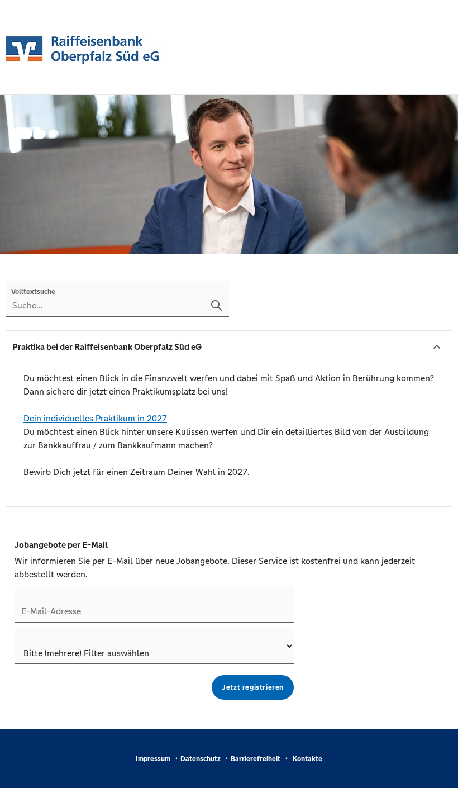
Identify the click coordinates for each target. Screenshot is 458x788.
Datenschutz (200, 758)
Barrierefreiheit (255, 758)
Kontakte (307, 758)
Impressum (153, 758)
